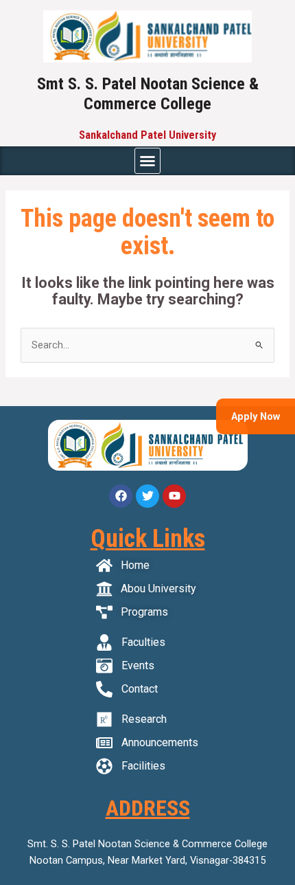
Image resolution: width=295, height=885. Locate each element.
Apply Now (255, 416)
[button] (147, 161)
